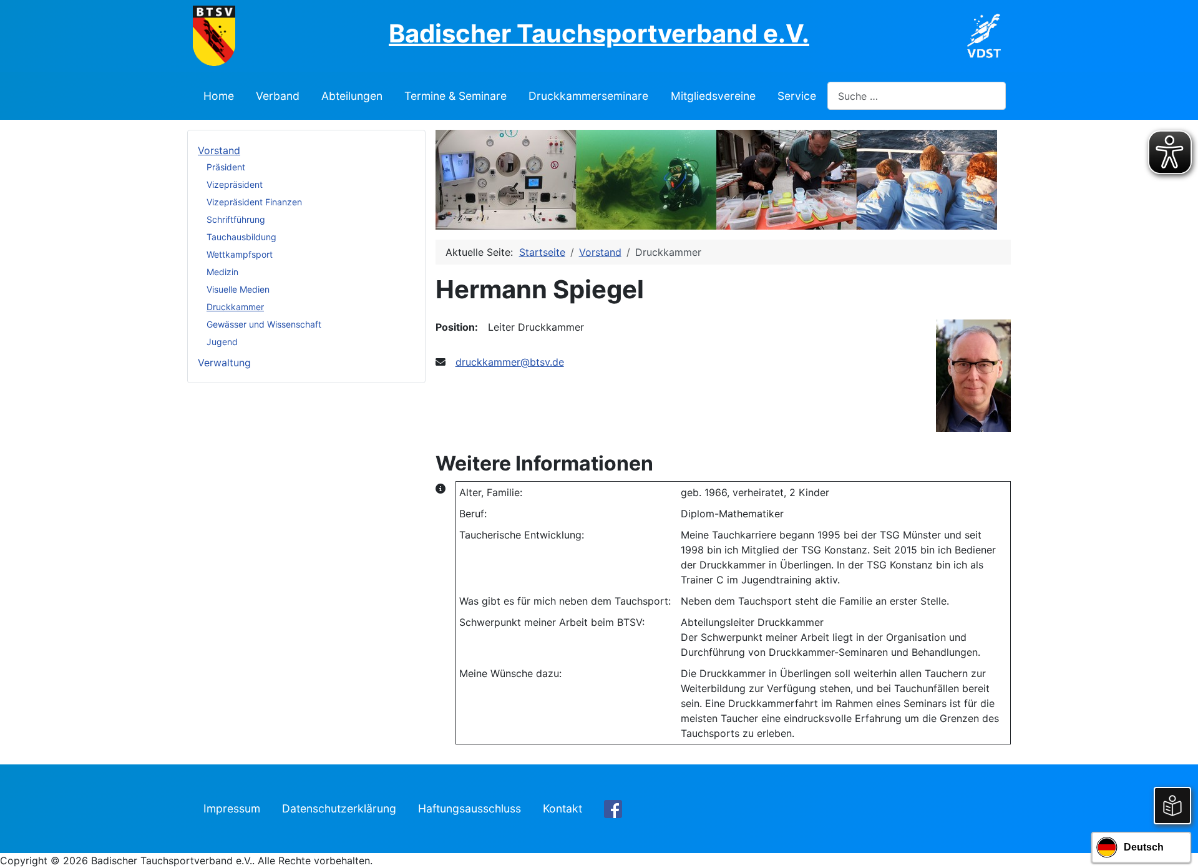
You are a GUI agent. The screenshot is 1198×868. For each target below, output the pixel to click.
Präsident (226, 167)
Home (218, 95)
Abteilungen (351, 95)
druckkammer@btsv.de (509, 362)
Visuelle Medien (238, 289)
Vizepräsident (235, 184)
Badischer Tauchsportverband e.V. (599, 33)
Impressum (231, 808)
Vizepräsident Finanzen (254, 202)
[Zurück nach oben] (1176, 845)
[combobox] (916, 96)
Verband (278, 95)
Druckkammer (235, 306)
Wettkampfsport (240, 254)
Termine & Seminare (455, 95)
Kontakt (562, 808)
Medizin (222, 271)
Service (796, 95)
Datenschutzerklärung (339, 808)
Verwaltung (224, 362)
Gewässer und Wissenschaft (264, 324)
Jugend (222, 341)
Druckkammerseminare (588, 95)
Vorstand (219, 150)
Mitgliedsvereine (713, 95)
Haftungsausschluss (469, 808)
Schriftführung (236, 219)
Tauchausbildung (241, 237)
